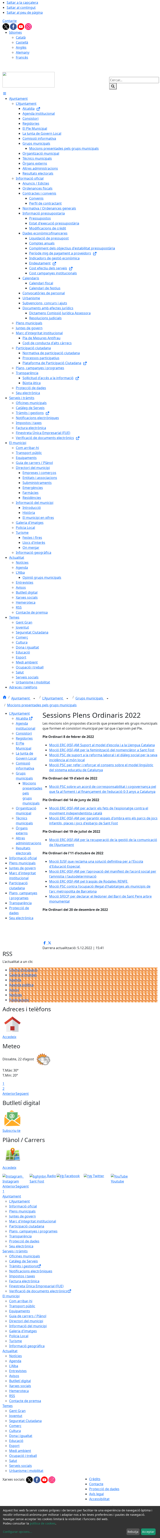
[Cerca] (113, 86)
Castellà (22, 42)
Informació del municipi (28, 1326)
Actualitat (10, 1351)
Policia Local (18, 1336)
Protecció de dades (24, 1241)
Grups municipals (89, 698)
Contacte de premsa (25, 1401)
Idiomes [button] (15, 32)
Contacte (9, 21)
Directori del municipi (26, 1321)
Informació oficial (23, 858)
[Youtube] (21, 26)
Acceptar (148, 1532)
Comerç (15, 1425)
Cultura (15, 1430)
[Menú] (4, 93)
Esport (14, 1445)
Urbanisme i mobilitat (26, 1470)
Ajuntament (21, 698)
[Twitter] (6, 26)
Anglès (21, 47)
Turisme (15, 1341)
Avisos (14, 990)
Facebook (72, 1176)
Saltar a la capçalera (22, 2)
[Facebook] (14, 26)
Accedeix (9, 1037)
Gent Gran (17, 1410)
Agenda (15, 980)
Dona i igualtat (20, 1435)
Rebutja (133, 1532)
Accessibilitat (99, 1499)
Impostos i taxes (22, 1276)
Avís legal (96, 1494)
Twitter (98, 1176)
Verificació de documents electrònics (38, 1291)
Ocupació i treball (23, 1455)
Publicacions (19, 1000)
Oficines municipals (24, 1256)
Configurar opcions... (17, 1532)
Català (21, 37)
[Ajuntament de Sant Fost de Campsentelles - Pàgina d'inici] (28, 79)
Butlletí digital (20, 1381)
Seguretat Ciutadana (25, 1420)
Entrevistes (18, 1371)
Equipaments (19, 1311)
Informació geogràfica (27, 1346)
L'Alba (13, 1366)
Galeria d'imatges (23, 975)
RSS (12, 1396)
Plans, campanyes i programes (33, 1231)
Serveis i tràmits (15, 1251)
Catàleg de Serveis (23, 1261)
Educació (16, 1440)
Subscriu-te (11, 1130)
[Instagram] (28, 26)
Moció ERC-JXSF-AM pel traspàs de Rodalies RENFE (88, 881)
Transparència (20, 903)
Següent (22, 1093)
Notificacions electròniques (30, 1271)
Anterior (9, 1093)
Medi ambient (20, 1450)
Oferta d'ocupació (23, 970)
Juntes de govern (22, 868)
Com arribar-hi (20, 1301)
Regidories (24, 738)
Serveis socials (20, 1465)
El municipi (11, 1296)
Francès (22, 57)
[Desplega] (34, 699)
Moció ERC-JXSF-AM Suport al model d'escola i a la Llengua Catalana (102, 745)
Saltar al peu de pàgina (25, 12)
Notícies (15, 995)
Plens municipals (22, 863)
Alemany (22, 52)
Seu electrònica (21, 918)
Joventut (15, 1415)
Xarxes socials (20, 1386)
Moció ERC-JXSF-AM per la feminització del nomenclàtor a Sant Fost (101, 750)
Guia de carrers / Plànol (27, 1316)
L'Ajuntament (53, 698)
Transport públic (22, 1306)
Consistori (24, 733)
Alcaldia (22, 718)
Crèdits (94, 1479)
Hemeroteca (19, 1391)
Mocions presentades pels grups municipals (42, 705)
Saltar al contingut (21, 7)
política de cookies (42, 1523)
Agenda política (21, 985)
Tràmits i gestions (23, 1266)
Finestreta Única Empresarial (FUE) (36, 1286)
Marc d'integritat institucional (32, 1221)
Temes (7, 1406)
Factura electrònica (24, 1281)
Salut (13, 1460)
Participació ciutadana (26, 1226)
